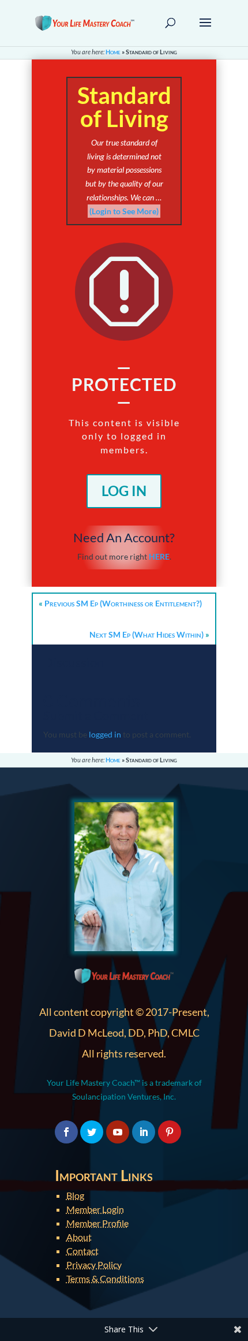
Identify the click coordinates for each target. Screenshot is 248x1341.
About (79, 1236)
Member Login (95, 1209)
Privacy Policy (94, 1264)
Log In (124, 490)
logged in (105, 734)
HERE (159, 556)
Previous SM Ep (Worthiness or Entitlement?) (123, 603)
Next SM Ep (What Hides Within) (146, 634)
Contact (82, 1250)
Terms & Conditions (105, 1278)
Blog (75, 1195)
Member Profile (97, 1222)
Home (113, 51)
